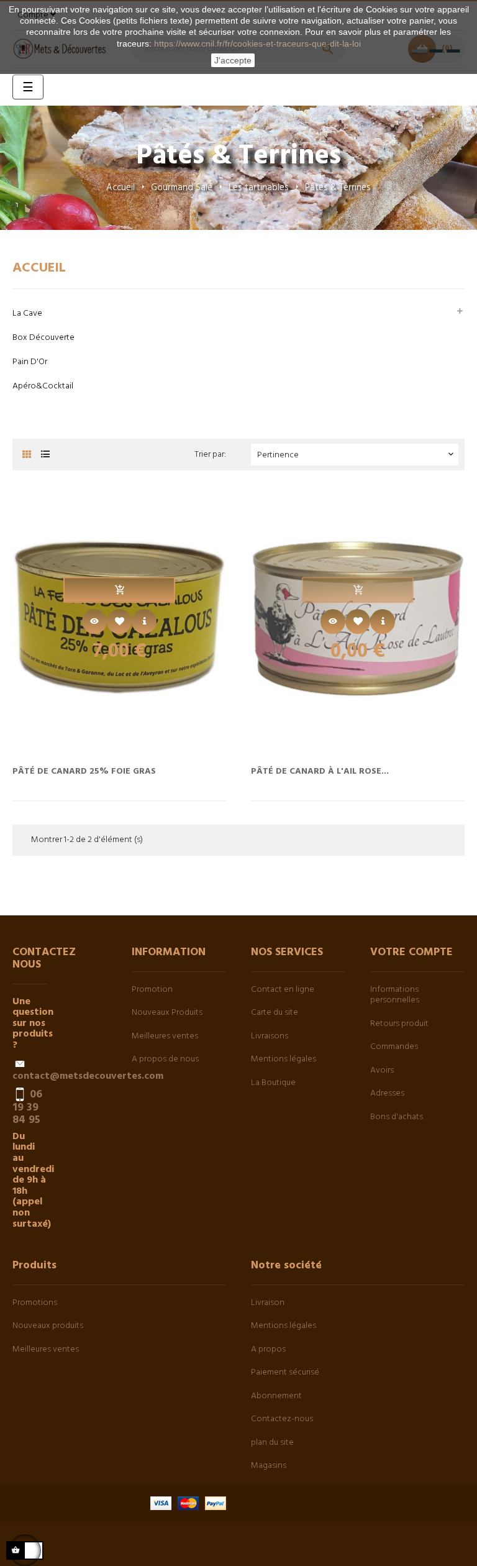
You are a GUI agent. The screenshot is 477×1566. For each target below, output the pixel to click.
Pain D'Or (29, 362)
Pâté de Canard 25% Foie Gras (84, 770)
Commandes (394, 1047)
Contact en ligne (282, 989)
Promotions (34, 1303)
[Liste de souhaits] (119, 622)
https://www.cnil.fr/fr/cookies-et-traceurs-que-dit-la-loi (257, 43)
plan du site (272, 1443)
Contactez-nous (282, 1419)
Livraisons (269, 1036)
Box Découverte (43, 338)
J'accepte (233, 60)
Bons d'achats (396, 1117)
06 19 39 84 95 (27, 1107)
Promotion (152, 989)
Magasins (268, 1465)
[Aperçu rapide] (94, 622)
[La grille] (26, 455)
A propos (268, 1349)
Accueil (39, 268)
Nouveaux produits (47, 1326)
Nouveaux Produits (167, 1012)
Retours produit (399, 1024)
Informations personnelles (394, 995)
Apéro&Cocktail (42, 386)
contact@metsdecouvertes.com (87, 1076)
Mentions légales (283, 1059)
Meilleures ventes (165, 1036)
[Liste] (45, 455)
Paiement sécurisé (285, 1372)
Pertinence (356, 455)
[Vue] (144, 622)
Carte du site (274, 1012)
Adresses (387, 1093)
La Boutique (273, 1083)
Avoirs (382, 1070)
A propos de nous (165, 1059)
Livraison (267, 1303)
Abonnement (276, 1396)
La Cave (27, 313)
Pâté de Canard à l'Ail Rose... (320, 770)
